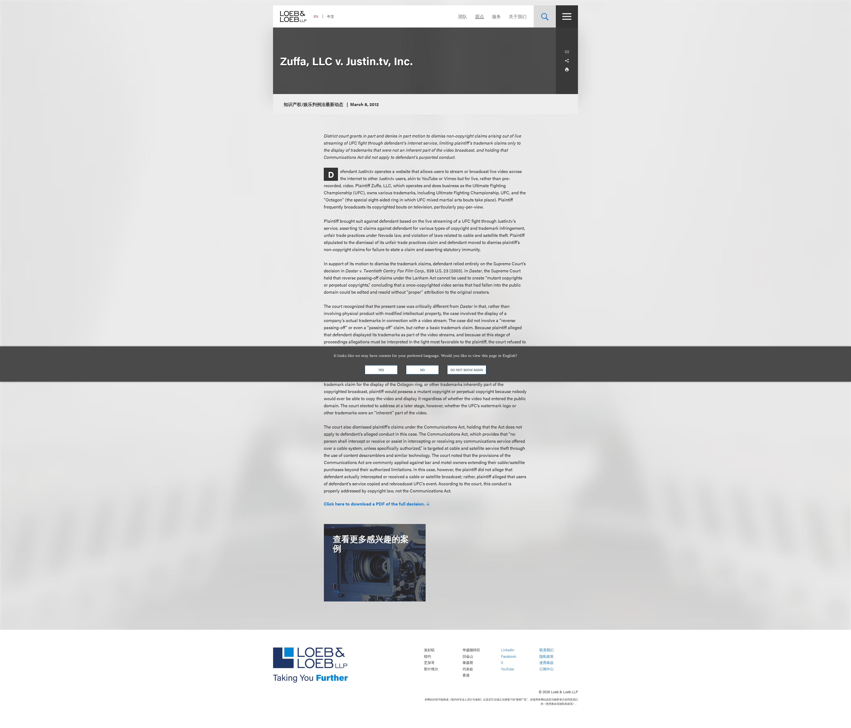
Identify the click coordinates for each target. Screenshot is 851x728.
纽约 (427, 656)
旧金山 (468, 656)
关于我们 (518, 16)
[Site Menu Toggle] (567, 16)
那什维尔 (431, 668)
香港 (466, 675)
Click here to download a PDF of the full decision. (374, 503)
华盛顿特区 (471, 649)
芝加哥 (429, 662)
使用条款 (546, 662)
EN (316, 16)
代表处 (468, 668)
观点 (479, 16)
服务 (496, 16)
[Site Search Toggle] (545, 16)
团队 (462, 16)
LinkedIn (507, 649)
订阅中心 (546, 668)
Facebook (508, 656)
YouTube (507, 668)
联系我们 (546, 649)
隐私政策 (546, 656)
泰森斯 (468, 662)
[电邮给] (567, 51)
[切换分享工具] (566, 60)
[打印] (566, 69)
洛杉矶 (429, 649)
